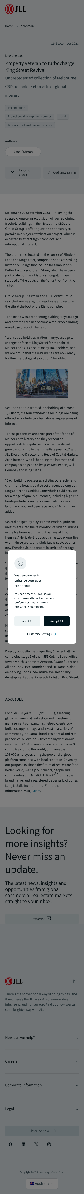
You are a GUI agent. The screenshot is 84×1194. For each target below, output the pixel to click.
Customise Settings (42, 634)
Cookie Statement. (32, 607)
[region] (42, 597)
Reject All (27, 621)
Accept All (56, 621)
